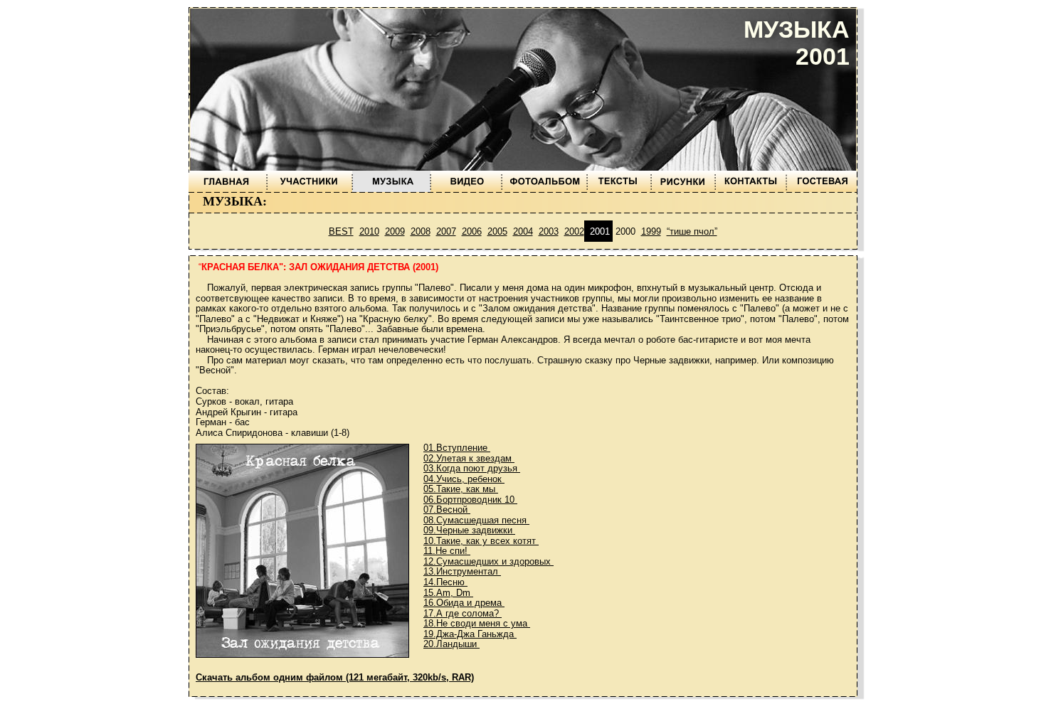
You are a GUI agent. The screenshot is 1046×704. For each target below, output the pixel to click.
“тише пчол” (692, 231)
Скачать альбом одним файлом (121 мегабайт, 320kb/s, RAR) (335, 677)
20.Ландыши (451, 644)
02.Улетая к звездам (468, 458)
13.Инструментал (462, 571)
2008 (420, 231)
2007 (446, 231)
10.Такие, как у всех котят (481, 540)
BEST (341, 231)
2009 (395, 231)
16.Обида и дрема (463, 602)
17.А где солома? (462, 613)
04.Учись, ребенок (463, 479)
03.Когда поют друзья (471, 468)
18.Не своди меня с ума (476, 623)
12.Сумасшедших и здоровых (488, 561)
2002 (574, 231)
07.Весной (446, 509)
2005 (497, 231)
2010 (369, 231)
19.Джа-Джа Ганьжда (470, 634)
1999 (651, 231)
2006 (472, 231)
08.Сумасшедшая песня (476, 520)
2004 (523, 231)
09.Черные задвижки (469, 530)
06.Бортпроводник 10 (470, 499)
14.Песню (445, 582)
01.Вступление (456, 447)
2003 (549, 231)
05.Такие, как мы (460, 489)
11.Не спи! (446, 550)
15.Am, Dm (448, 592)
